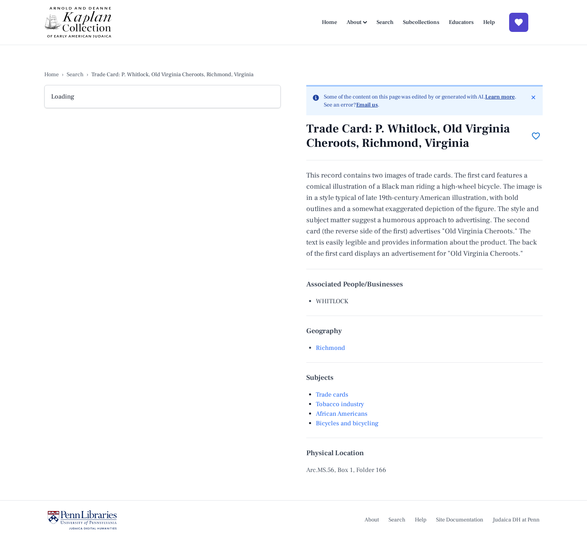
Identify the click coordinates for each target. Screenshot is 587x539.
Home (329, 22)
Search (385, 22)
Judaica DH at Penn (516, 519)
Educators (461, 22)
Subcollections (421, 22)
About (354, 22)
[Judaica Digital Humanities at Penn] (82, 519)
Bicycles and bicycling (347, 423)
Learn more (500, 97)
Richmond (330, 348)
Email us (367, 105)
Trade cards (332, 395)
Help (489, 22)
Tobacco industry (340, 404)
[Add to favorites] (536, 136)
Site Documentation (459, 519)
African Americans (341, 414)
